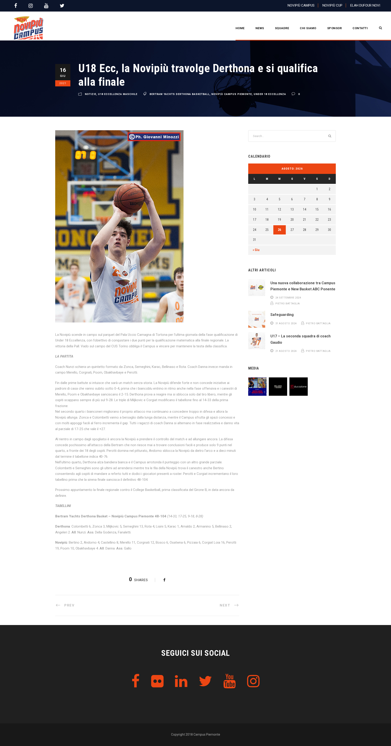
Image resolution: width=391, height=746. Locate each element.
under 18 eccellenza (270, 94)
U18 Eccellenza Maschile (117, 94)
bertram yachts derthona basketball (180, 94)
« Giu (256, 250)
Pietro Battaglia (287, 303)
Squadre (282, 28)
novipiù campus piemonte (231, 94)
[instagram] (31, 6)
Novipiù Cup (332, 5)
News (259, 28)
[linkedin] (181, 681)
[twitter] (62, 6)
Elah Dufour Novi (365, 5)
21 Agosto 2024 (286, 351)
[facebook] (15, 6)
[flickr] (157, 681)
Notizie (90, 94)
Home (240, 28)
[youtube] (46, 6)
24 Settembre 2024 (288, 297)
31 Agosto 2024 (286, 323)
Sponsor (334, 28)
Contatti (360, 28)
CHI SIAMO (308, 28)
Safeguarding (282, 315)
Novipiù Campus (301, 5)
